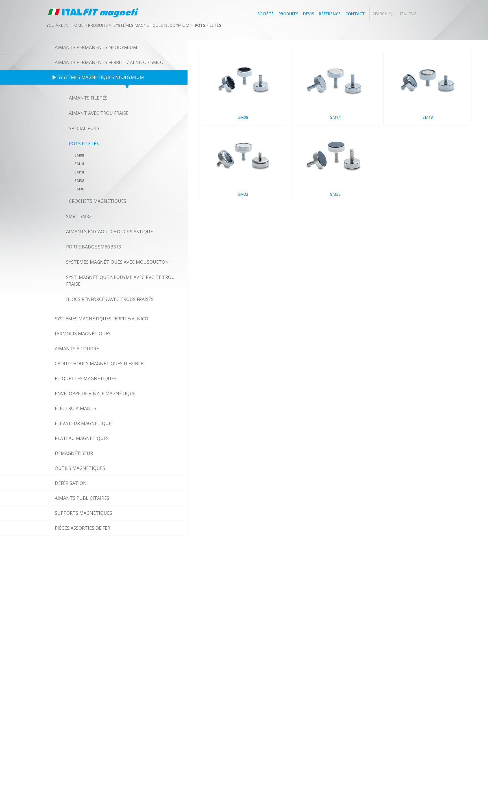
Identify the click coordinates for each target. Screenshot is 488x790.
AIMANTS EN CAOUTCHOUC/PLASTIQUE (109, 231)
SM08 (79, 155)
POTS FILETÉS (208, 25)
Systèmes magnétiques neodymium (151, 25)
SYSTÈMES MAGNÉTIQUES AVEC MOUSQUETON (117, 262)
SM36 (79, 189)
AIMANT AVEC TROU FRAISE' (99, 113)
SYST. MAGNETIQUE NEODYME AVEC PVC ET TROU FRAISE (120, 280)
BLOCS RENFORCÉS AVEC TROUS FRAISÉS (110, 299)
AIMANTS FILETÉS (88, 98)
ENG (412, 13)
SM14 (79, 163)
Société (265, 13)
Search (380, 13)
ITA (403, 13)
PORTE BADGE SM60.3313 (93, 247)
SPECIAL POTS (84, 128)
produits (98, 25)
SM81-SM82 (78, 216)
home (77, 25)
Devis (308, 13)
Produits (288, 13)
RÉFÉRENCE (330, 13)
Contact (355, 13)
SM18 (79, 172)
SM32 (79, 180)
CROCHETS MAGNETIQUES (97, 201)
